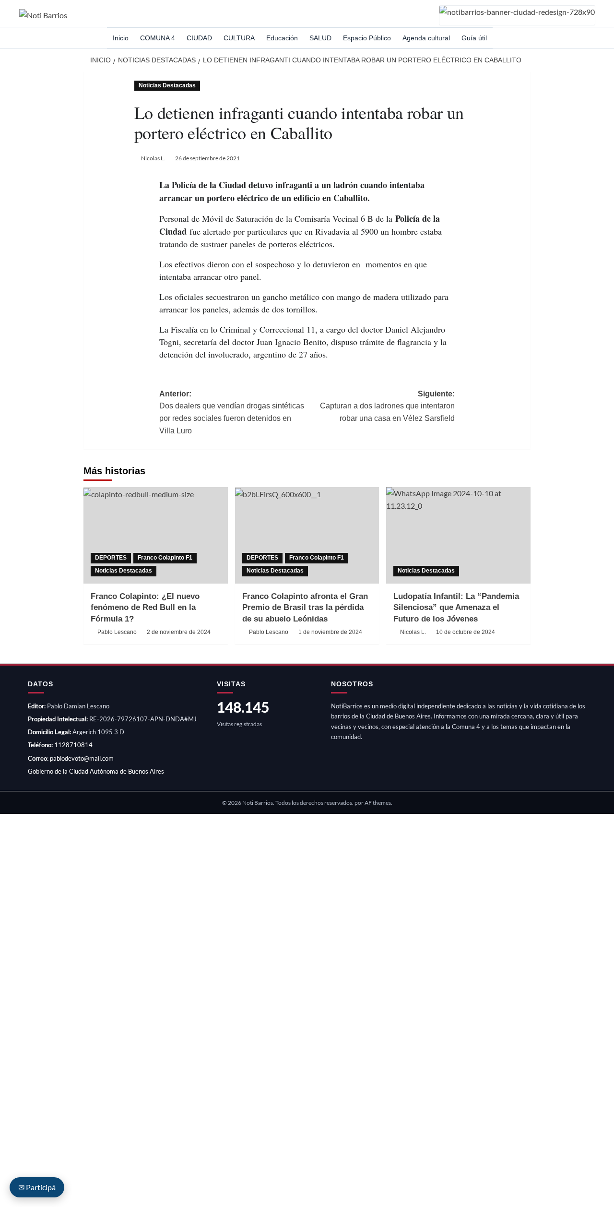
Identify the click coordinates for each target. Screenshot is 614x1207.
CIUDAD (199, 38)
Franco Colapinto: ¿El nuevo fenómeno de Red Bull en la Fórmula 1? (145, 608)
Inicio (121, 38)
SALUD (320, 38)
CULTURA (239, 38)
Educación (282, 38)
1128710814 (73, 745)
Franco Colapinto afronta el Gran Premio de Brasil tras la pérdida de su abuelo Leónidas (305, 608)
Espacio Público (367, 38)
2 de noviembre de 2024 (179, 632)
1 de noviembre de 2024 (330, 632)
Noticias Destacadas (167, 85)
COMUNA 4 (157, 38)
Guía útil (474, 38)
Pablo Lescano (117, 632)
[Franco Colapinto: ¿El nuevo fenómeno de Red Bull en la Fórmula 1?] (155, 535)
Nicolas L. (153, 158)
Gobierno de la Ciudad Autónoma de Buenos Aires (96, 771)
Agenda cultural (426, 38)
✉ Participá (37, 1187)
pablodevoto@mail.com (82, 758)
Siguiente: (387, 406)
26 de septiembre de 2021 (207, 158)
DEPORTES (111, 557)
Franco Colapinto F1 (165, 557)
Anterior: (231, 412)
